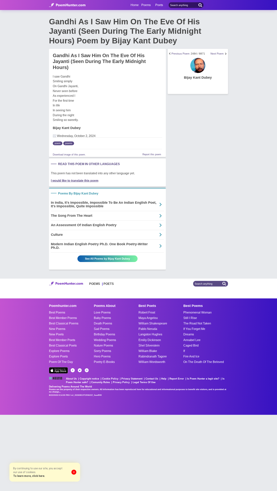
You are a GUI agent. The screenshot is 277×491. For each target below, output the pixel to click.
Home (135, 5)
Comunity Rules (100, 382)
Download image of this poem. (69, 154)
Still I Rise (190, 318)
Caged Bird (191, 345)
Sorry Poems (102, 351)
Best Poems (57, 312)
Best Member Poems (63, 318)
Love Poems (102, 312)
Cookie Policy (110, 378)
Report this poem (151, 154)
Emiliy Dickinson (149, 340)
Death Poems (103, 323)
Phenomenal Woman (197, 312)
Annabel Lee (191, 340)
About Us (71, 378)
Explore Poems (59, 351)
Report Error (176, 378)
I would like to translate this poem (74, 180)
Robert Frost (146, 312)
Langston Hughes (150, 334)
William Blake (147, 351)
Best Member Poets (62, 340)
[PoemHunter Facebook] (73, 370)
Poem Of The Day (61, 361)
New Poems (57, 328)
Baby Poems (102, 318)
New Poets (56, 334)
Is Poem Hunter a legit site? (203, 378)
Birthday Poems (104, 334)
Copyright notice (89, 378)
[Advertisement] (56, 452)
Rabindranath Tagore (152, 356)
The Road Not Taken (197, 323)
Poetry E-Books (104, 361)
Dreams (188, 334)
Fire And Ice (191, 356)
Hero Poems (102, 356)
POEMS (94, 283)
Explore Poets (58, 356)
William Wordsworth (151, 361)
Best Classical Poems (63, 323)
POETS (108, 283)
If (184, 351)
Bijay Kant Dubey (67, 128)
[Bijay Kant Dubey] (198, 65)
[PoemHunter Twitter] (80, 370)
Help (163, 378)
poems (68, 143)
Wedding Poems (105, 340)
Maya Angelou (148, 318)
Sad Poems (101, 328)
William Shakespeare (152, 323)
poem (57, 143)
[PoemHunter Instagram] (87, 370)
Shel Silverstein (149, 345)
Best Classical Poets (63, 345)
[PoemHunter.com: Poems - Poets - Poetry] (67, 5)
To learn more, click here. (29, 475)
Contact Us (151, 378)
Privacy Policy (121, 382)
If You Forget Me (194, 328)
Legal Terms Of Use (144, 382)
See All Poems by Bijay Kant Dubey (107, 258)
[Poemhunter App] (58, 370)
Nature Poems (103, 345)
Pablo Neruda (147, 328)
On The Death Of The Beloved (203, 361)
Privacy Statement (131, 378)
